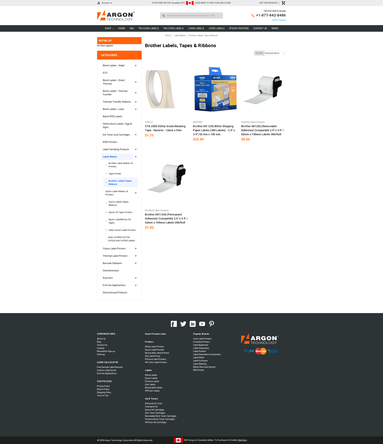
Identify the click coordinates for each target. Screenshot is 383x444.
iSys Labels (150, 384)
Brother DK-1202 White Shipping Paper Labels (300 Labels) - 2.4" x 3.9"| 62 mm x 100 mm (214, 130)
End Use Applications (114, 285)
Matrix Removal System (204, 367)
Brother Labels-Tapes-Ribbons (120, 182)
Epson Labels (151, 378)
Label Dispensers (201, 348)
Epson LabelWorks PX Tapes (120, 221)
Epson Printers (239, 28)
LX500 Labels (217, 28)
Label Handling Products (116, 149)
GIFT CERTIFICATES (268, 3)
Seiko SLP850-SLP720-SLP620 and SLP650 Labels (121, 239)
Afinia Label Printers (154, 346)
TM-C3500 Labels (148, 28)
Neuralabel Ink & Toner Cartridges (160, 416)
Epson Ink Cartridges (154, 410)
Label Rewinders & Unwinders (207, 354)
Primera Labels (152, 381)
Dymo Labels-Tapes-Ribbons (119, 203)
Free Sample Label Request (110, 367)
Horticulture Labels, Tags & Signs (117, 125)
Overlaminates (111, 270)
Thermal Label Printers (115, 255)
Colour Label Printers (114, 248)
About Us (101, 338)
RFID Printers (110, 142)
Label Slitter (198, 357)
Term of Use (103, 395)
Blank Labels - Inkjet (114, 65)
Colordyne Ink (151, 406)
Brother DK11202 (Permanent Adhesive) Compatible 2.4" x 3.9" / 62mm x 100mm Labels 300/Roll (166, 218)
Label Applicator (200, 345)
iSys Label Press (152, 356)
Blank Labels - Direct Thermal (114, 82)
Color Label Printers (202, 338)
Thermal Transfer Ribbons (117, 101)
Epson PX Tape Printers (120, 212)
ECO (105, 72)
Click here (242, 440)
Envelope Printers (201, 342)
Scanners (108, 277)
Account (106, 3)
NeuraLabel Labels (153, 387)
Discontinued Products (115, 292)
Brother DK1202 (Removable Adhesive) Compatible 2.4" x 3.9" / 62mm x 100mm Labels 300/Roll (262, 130)
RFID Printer (198, 370)
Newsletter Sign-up (106, 351)
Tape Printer (115, 173)
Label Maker (110, 156)
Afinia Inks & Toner (153, 403)
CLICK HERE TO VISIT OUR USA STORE (213, 3)
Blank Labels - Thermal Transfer (115, 92)
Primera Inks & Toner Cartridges (160, 419)
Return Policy (103, 389)
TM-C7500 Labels (173, 28)
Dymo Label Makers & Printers (116, 193)
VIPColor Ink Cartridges (156, 422)
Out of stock (167, 183)
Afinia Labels (151, 375)
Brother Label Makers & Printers (120, 165)
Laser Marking (199, 364)
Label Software (200, 360)
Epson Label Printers (154, 350)
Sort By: (259, 53)
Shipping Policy (104, 392)
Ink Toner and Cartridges (116, 134)
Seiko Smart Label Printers (122, 229)
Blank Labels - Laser (113, 109)
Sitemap (101, 354)
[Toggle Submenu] (135, 65)
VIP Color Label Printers (156, 362)
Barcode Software (112, 263)
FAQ (132, 28)
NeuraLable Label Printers (157, 353)
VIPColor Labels (152, 391)
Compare (166, 89)
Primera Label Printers (155, 359)
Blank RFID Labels (112, 116)
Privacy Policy (103, 386)
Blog (99, 342)
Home (121, 28)
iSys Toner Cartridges (155, 413)
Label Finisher (199, 351)
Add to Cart (167, 94)
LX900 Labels (196, 28)
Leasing (100, 348)
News (275, 28)
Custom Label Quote (106, 370)
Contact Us (260, 28)
